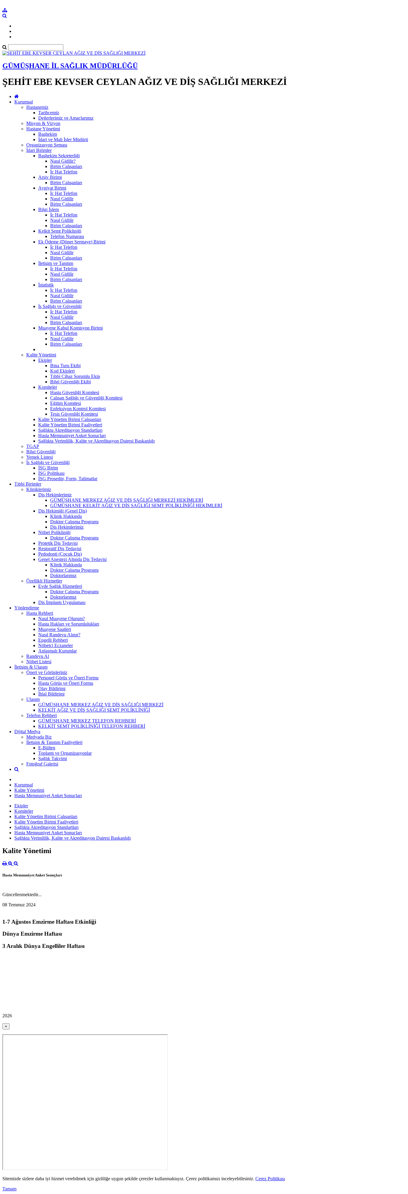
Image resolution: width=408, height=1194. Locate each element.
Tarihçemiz (48, 112)
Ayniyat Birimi (52, 187)
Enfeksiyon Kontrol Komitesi (78, 408)
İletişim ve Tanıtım (55, 263)
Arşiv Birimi (50, 177)
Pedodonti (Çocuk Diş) (60, 553)
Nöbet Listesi (38, 661)
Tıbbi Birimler (27, 484)
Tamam (9, 1188)
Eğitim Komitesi (65, 403)
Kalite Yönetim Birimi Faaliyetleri (70, 424)
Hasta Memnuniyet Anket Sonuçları (72, 435)
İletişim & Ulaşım (30, 667)
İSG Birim (48, 467)
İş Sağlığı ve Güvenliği (60, 306)
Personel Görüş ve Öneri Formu (68, 677)
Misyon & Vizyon (43, 123)
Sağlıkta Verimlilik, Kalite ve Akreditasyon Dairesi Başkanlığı (96, 440)
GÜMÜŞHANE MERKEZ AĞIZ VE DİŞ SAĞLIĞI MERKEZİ (100, 704)
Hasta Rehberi (39, 613)
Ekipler (45, 360)
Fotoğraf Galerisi (42, 763)
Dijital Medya (27, 731)
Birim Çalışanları (66, 166)
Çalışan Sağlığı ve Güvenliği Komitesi (86, 397)
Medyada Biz (39, 736)
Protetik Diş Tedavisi (58, 543)
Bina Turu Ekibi (65, 365)
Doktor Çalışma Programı (74, 521)
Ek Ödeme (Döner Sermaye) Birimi (71, 241)
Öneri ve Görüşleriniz (46, 672)
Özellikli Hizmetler (44, 580)
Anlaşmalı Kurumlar (57, 650)
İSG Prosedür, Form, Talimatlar (67, 478)
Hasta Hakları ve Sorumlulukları (68, 623)
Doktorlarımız (63, 575)
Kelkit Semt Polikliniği (59, 231)
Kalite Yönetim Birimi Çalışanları (69, 419)
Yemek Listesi (39, 457)
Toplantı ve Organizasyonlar (65, 753)
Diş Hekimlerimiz (55, 494)
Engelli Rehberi (53, 640)
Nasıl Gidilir (61, 198)
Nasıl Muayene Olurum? (61, 618)
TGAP (32, 446)
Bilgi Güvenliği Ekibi (70, 381)
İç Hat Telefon (63, 171)
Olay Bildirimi (51, 688)
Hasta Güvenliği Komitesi (74, 392)
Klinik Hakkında (66, 516)
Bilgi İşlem (48, 209)
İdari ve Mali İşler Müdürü (63, 139)
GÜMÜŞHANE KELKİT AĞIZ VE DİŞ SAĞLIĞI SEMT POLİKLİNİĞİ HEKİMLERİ (136, 505)
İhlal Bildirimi (51, 693)
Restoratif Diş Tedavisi (59, 548)
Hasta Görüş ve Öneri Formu (65, 683)
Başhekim (47, 134)
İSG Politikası (51, 473)
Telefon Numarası (67, 236)
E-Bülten (46, 747)
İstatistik (46, 284)
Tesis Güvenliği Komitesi (74, 414)
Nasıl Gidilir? (63, 161)
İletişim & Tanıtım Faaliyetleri (54, 742)
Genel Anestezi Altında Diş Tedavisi (72, 559)
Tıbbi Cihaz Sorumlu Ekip (75, 376)
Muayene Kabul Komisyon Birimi (70, 327)
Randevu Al (37, 656)
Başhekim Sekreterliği (59, 155)
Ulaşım (33, 699)
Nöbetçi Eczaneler (55, 645)
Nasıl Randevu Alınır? (59, 634)
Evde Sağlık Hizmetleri (60, 586)
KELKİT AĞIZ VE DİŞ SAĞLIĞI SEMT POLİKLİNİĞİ (94, 710)
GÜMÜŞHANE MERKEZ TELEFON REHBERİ (87, 720)
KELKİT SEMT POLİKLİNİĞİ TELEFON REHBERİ (91, 726)
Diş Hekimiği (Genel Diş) (62, 510)
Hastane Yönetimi (43, 128)
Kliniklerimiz (38, 489)
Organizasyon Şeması (46, 144)
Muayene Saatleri (54, 629)
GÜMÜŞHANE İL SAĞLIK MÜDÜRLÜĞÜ (70, 66)
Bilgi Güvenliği (41, 451)
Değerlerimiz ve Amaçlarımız (65, 118)
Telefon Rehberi (41, 715)
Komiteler (47, 387)
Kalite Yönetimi (41, 354)
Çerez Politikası (270, 1178)
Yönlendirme (26, 607)
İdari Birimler (39, 150)
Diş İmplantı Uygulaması (61, 602)
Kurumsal (23, 101)
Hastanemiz (37, 107)
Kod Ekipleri (62, 370)
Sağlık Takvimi (52, 758)
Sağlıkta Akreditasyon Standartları (70, 430)
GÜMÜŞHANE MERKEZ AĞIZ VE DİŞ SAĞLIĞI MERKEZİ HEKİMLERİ (126, 500)
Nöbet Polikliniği (54, 532)
